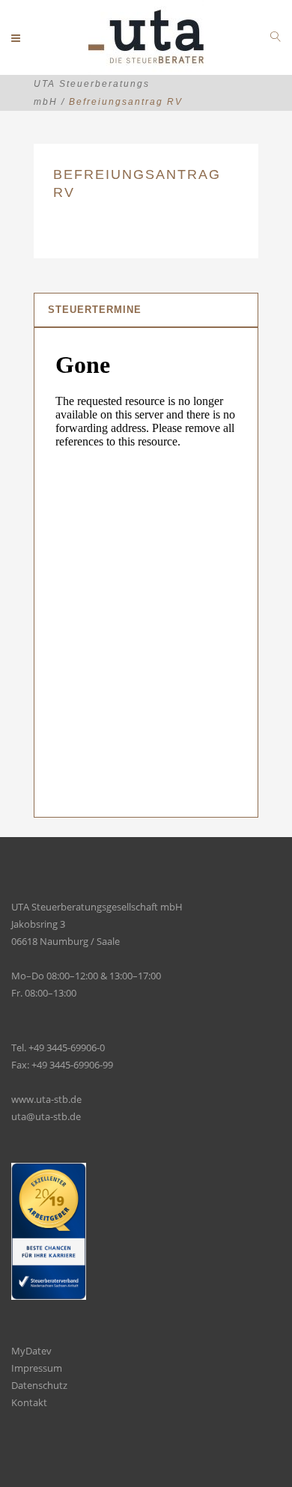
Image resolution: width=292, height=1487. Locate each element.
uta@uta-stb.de (46, 1116)
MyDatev (31, 1350)
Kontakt (29, 1402)
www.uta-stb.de (46, 1099)
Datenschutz (39, 1385)
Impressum (36, 1368)
